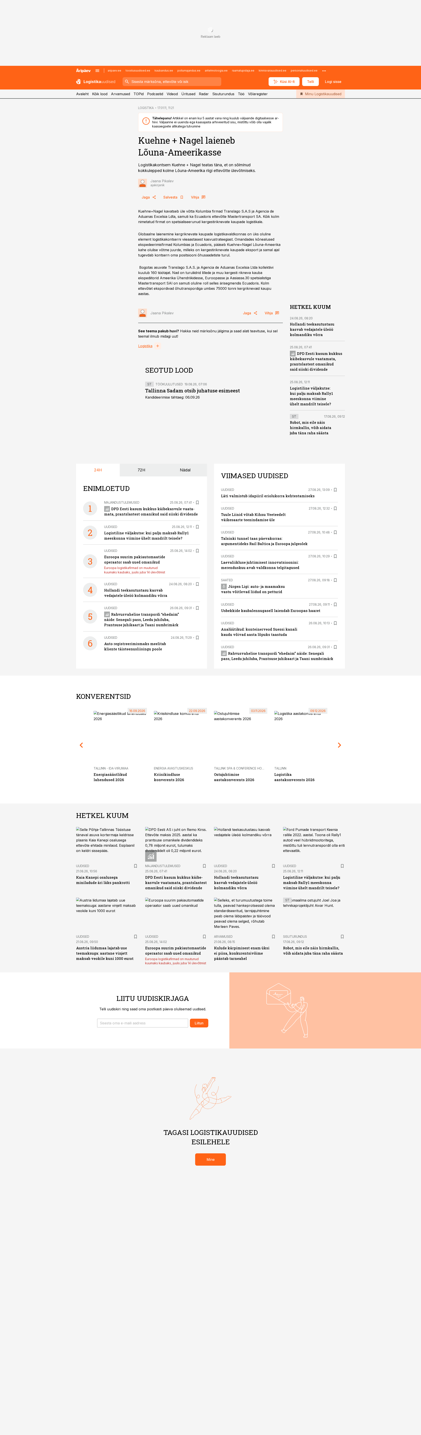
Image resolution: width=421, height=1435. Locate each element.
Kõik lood (99, 94)
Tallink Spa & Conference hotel (240, 768)
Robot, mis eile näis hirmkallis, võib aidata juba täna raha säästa (310, 427)
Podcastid (155, 94)
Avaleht (82, 94)
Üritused (188, 94)
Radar (204, 94)
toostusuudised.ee (138, 70)
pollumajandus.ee (188, 70)
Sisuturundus (223, 94)
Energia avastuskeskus (173, 768)
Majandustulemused (121, 502)
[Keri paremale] (339, 745)
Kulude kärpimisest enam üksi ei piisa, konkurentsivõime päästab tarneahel (241, 953)
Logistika (145, 346)
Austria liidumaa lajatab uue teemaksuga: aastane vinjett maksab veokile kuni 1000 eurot (105, 953)
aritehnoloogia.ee (216, 70)
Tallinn (280, 768)
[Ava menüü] (97, 71)
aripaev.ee (114, 70)
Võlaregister (258, 94)
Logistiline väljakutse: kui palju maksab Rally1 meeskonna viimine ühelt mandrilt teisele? (311, 882)
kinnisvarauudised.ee (272, 70)
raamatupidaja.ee (243, 70)
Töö (241, 94)
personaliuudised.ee (304, 70)
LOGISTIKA (146, 108)
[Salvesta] (197, 502)
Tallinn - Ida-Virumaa (111, 768)
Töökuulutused (169, 384)
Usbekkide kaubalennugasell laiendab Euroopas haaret (270, 610)
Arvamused (120, 94)
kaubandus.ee (164, 70)
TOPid (139, 94)
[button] (142, 1023)
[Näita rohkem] (324, 71)
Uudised (110, 527)
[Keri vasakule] (81, 745)
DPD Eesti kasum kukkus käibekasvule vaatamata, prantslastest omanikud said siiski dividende (176, 882)
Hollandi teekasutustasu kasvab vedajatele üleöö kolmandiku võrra (312, 329)
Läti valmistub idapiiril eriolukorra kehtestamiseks (268, 496)
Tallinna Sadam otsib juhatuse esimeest (192, 390)
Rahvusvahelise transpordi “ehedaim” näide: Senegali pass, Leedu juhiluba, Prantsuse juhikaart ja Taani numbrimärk (141, 619)
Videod (172, 94)
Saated (227, 580)
